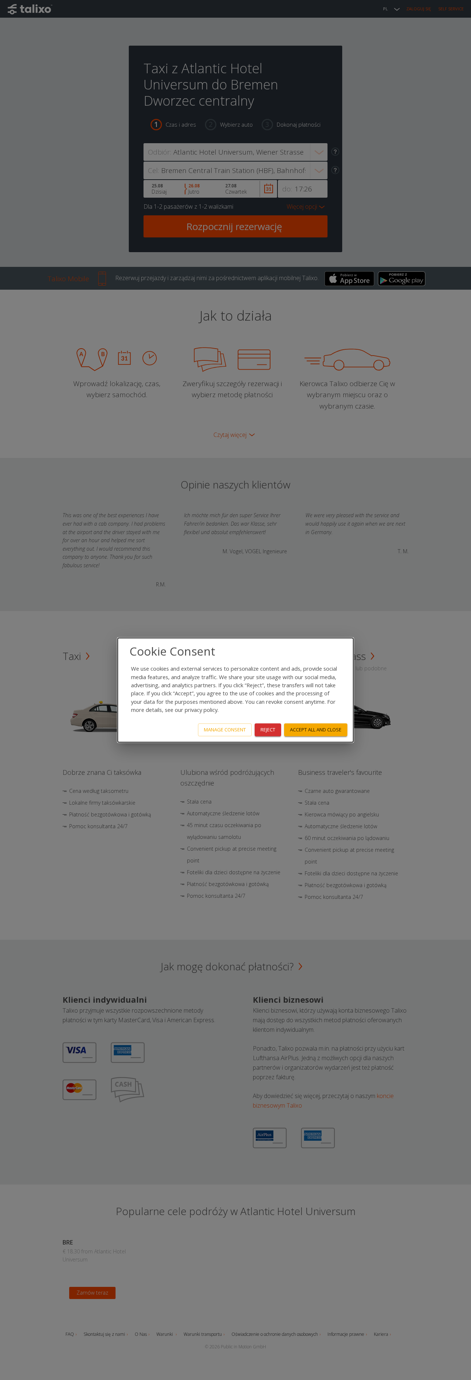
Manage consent (225, 729)
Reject (268, 729)
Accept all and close (315, 729)
